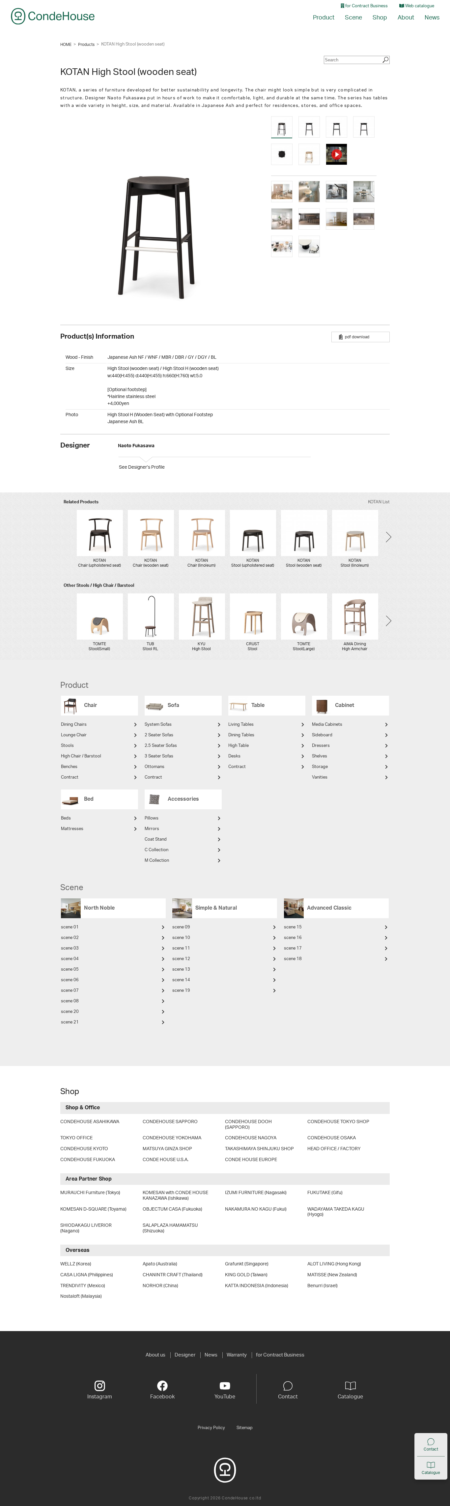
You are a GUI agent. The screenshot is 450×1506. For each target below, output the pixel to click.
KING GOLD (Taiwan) (246, 1275)
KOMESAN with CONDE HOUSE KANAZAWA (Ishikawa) (175, 1195)
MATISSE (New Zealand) (332, 1275)
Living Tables (241, 724)
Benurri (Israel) (322, 1286)
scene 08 (70, 1001)
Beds (66, 818)
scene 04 (70, 959)
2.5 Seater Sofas (161, 746)
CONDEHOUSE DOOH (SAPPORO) (248, 1125)
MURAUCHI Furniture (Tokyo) (90, 1192)
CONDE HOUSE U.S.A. (165, 1159)
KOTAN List (379, 502)
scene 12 (181, 959)
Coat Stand (156, 839)
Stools (67, 746)
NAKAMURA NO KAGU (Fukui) (256, 1209)
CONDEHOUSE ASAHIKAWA (89, 1122)
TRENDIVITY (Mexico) (82, 1286)
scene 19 (181, 990)
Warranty (237, 1355)
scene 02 (70, 938)
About (406, 18)
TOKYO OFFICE (76, 1138)
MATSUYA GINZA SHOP (167, 1149)
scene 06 (70, 980)
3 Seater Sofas (159, 756)
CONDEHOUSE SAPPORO (170, 1122)
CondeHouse (53, 16)
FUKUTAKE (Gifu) (325, 1192)
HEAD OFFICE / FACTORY (334, 1149)
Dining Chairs (74, 724)
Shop (380, 18)
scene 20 (70, 1012)
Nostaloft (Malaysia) (81, 1296)
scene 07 (70, 990)
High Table (238, 746)
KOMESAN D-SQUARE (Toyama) (93, 1209)
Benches (69, 767)
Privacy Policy (211, 1428)
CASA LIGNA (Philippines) (86, 1275)
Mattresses (72, 829)
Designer (185, 1355)
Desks (234, 756)
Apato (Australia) (160, 1264)
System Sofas (158, 724)
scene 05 (70, 969)
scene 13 (181, 969)
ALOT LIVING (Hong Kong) (334, 1264)
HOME (65, 45)
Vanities (319, 777)
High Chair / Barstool (81, 756)
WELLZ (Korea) (75, 1264)
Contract (69, 777)
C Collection (156, 850)
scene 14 (181, 980)
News (432, 18)
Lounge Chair (74, 735)
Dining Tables (241, 735)
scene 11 (181, 948)
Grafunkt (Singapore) (246, 1264)
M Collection (157, 860)
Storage (320, 767)
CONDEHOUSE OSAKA (331, 1138)
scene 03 (70, 948)
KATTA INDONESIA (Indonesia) (256, 1286)
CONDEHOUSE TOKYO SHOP (338, 1122)
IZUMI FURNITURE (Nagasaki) (256, 1192)
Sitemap (245, 1428)
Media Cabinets (327, 724)
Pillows (151, 818)
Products (86, 45)
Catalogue (431, 1473)
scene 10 (181, 938)
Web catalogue (419, 6)
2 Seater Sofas (159, 735)
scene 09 (181, 927)
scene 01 (70, 927)
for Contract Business (366, 6)
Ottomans (154, 767)
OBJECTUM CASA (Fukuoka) (172, 1209)
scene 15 (293, 927)
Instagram (99, 1396)
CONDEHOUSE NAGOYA (250, 1138)
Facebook (162, 1396)
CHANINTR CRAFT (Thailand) (173, 1275)
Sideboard (322, 735)
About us (155, 1355)
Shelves (319, 756)
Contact (431, 1449)
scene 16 (293, 938)
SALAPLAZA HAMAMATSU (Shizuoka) (170, 1228)
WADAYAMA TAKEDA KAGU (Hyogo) (335, 1212)
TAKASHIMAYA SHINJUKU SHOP (259, 1149)
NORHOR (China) (160, 1286)
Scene (353, 18)
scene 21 (70, 1022)
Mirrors (152, 829)
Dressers (321, 746)
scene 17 (293, 948)
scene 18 (293, 959)
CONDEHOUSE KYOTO (84, 1149)
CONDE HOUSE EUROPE (251, 1159)
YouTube (224, 1396)
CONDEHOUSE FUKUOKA (87, 1159)
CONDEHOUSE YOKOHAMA (172, 1138)
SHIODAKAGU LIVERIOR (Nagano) (86, 1228)
